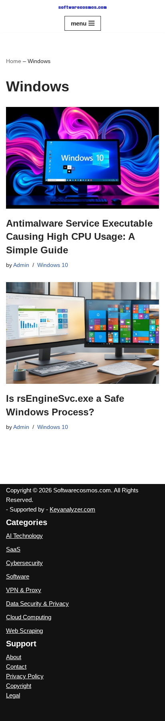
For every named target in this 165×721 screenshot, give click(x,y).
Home (13, 61)
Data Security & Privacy (37, 603)
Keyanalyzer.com (72, 509)
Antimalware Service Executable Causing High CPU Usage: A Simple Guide (79, 236)
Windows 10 (52, 265)
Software (17, 576)
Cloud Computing (28, 617)
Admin (21, 265)
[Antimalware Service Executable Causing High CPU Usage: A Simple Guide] (82, 158)
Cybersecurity (24, 562)
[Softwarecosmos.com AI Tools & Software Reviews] (82, 7)
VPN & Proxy (23, 590)
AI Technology (24, 535)
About (13, 657)
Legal (13, 695)
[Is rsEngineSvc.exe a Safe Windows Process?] (82, 333)
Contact (16, 666)
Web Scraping (24, 630)
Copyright (18, 685)
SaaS (13, 549)
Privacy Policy (25, 676)
